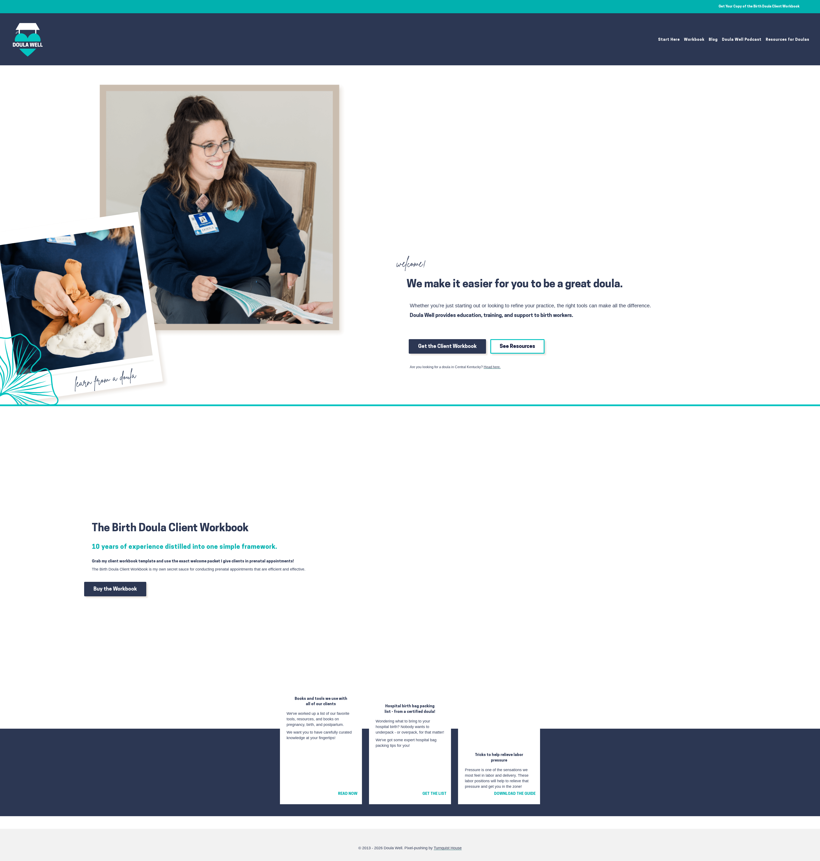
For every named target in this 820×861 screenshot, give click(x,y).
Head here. (492, 367)
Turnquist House (448, 848)
